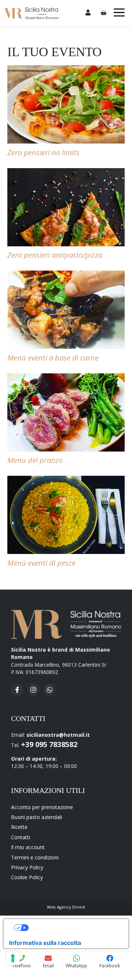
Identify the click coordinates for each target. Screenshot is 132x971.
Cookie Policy (27, 877)
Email (48, 966)
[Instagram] (35, 694)
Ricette (19, 826)
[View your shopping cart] (105, 13)
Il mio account (28, 847)
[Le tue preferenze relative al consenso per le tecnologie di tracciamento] (13, 958)
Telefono (21, 966)
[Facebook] (19, 694)
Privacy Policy (27, 867)
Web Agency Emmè (66, 907)
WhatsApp (76, 966)
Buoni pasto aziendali (36, 817)
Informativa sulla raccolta (45, 942)
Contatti (20, 837)
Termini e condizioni (35, 857)
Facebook (109, 966)
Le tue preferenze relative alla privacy (73, 927)
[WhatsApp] (51, 694)
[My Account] (88, 13)
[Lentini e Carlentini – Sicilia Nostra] (31, 13)
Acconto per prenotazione (42, 807)
